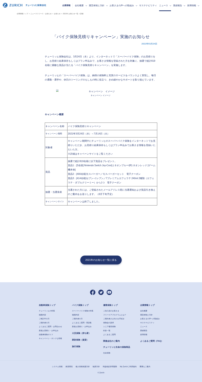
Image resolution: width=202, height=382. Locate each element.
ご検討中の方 (44, 319)
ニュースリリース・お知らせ (41, 14)
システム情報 (57, 367)
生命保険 (106, 353)
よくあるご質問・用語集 (82, 323)
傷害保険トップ (110, 305)
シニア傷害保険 (109, 327)
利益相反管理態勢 (110, 367)
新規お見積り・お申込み (48, 331)
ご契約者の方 (44, 323)
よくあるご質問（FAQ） (151, 341)
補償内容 (42, 315)
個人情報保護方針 (83, 367)
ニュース (143, 327)
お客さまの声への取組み (150, 319)
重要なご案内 (145, 367)
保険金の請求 (108, 323)
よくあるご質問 (109, 335)
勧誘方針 (96, 367)
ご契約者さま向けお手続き (114, 319)
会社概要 (143, 311)
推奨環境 (69, 367)
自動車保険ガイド (46, 335)
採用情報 (143, 335)
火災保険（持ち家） (81, 333)
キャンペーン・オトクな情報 (50, 338)
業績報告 (143, 331)
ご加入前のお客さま (111, 311)
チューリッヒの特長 (47, 311)
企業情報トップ (22, 14)
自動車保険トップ (47, 305)
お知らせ (57, 14)
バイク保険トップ (80, 305)
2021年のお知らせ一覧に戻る (101, 260)
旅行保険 (76, 346)
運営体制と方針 (146, 315)
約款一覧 (106, 331)
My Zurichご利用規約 (128, 367)
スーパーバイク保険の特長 (82, 311)
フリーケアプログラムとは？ (114, 315)
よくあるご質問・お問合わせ (50, 327)
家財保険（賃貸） (80, 340)
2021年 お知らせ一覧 (70, 14)
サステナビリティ (147, 323)
